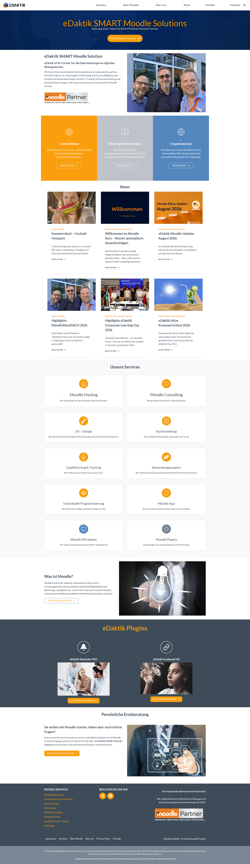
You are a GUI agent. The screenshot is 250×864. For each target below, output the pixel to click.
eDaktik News (58, 229)
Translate (235, 5)
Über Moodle (76, 838)
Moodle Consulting (53, 812)
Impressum (50, 838)
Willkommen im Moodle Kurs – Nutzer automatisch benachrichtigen (124, 238)
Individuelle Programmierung (58, 799)
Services (63, 838)
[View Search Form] (244, 5)
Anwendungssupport (54, 794)
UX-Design (49, 825)
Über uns (89, 838)
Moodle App (50, 808)
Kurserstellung (51, 803)
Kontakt (209, 5)
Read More (58, 259)
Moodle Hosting (52, 816)
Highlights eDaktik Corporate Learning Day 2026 (122, 325)
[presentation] (71, 208)
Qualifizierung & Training (56, 821)
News (187, 5)
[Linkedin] (110, 796)
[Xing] (102, 796)
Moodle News (125, 229)
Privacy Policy (103, 838)
